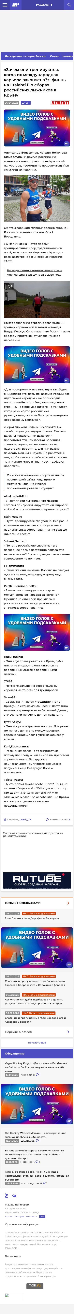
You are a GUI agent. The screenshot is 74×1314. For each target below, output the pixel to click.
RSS (42, 1216)
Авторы (19, 1216)
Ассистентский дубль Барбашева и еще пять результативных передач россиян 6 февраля (34, 1001)
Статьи (54, 56)
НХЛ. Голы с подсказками (39, 913)
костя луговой (32, 1183)
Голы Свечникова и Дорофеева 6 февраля (32, 918)
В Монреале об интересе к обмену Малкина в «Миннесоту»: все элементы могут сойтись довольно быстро (34, 1154)
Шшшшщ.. (28, 1140)
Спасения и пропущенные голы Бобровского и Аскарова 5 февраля (35, 1019)
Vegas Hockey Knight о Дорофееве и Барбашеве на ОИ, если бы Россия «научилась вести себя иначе (36, 1067)
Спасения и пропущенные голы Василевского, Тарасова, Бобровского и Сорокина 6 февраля (35, 983)
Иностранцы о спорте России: (25, 56)
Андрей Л (28, 1075)
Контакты (31, 1216)
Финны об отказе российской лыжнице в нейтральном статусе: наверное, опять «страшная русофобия (37, 1175)
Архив (8, 1216)
